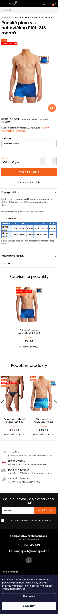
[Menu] (3, 3)
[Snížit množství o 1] (42, 161)
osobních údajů (43, 520)
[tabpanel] (29, 318)
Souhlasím (29, 606)
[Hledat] (44, 3)
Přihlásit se (45, 510)
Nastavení (29, 596)
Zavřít (17, 180)
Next (55, 403)
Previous (2, 403)
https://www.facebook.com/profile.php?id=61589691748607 (28, 560)
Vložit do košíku (29, 172)
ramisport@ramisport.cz (31, 551)
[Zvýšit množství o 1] (54, 161)
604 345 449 (31, 545)
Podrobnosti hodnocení (41, 17)
